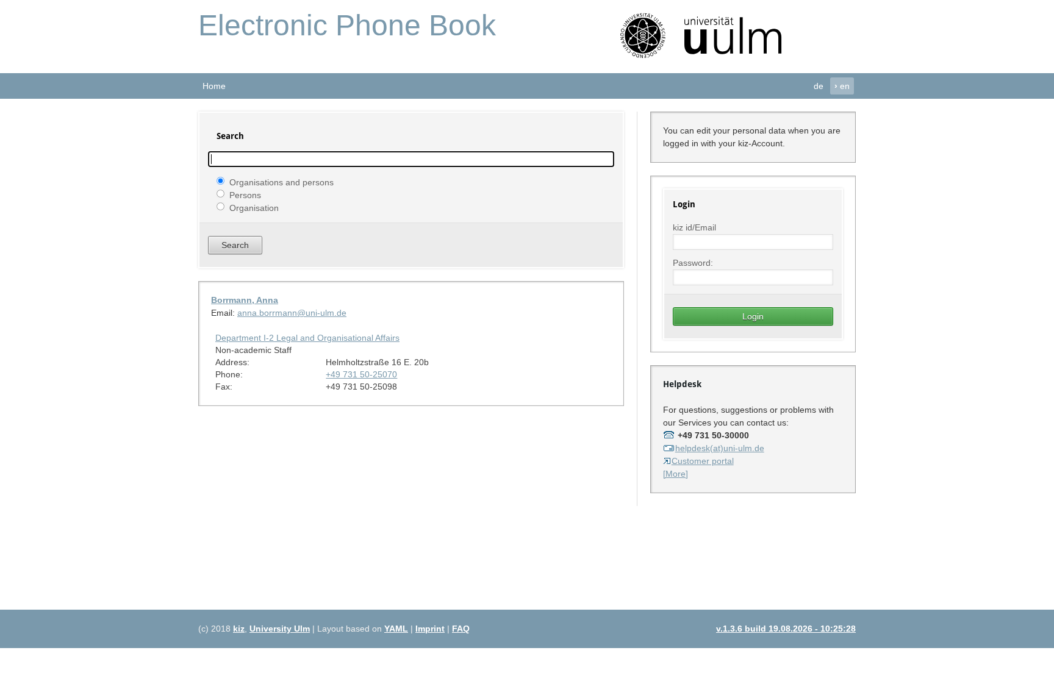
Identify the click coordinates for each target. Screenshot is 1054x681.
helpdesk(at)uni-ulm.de (719, 448)
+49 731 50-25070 (361, 374)
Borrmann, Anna (244, 300)
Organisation (254, 207)
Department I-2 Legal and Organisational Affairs (307, 338)
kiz (239, 628)
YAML (396, 628)
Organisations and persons (281, 182)
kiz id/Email (694, 227)
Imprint (430, 628)
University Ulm (279, 628)
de (818, 86)
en (842, 86)
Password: (693, 263)
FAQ (461, 628)
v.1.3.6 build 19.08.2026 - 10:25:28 (786, 628)
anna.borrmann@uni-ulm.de (291, 313)
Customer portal (703, 461)
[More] (675, 474)
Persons (245, 194)
